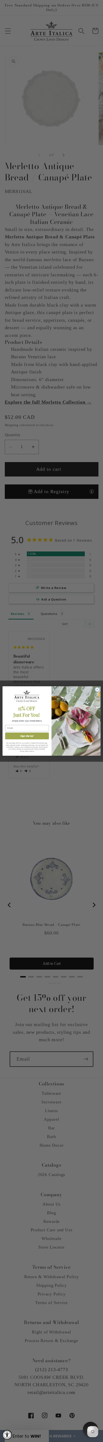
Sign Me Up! (27, 735)
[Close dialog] (97, 689)
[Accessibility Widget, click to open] (7, 1435)
